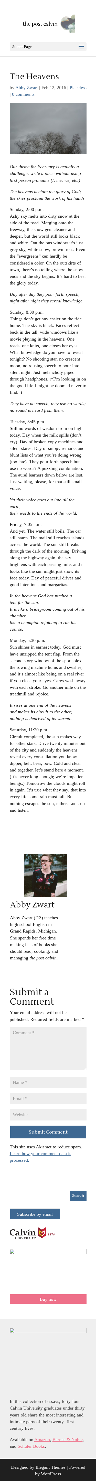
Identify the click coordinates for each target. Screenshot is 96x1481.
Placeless (78, 87)
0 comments (23, 94)
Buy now (48, 1299)
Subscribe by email (35, 1214)
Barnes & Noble (67, 1439)
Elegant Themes (51, 1467)
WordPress (51, 1473)
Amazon (42, 1439)
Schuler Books (31, 1446)
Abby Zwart (26, 87)
